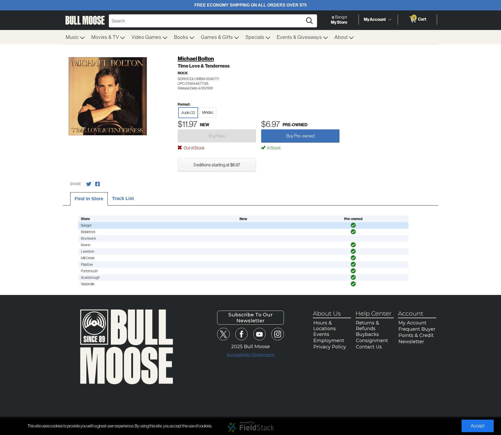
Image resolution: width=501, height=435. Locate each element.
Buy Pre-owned (300, 135)
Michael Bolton (196, 58)
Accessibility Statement (250, 354)
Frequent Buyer (416, 329)
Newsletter (411, 342)
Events (321, 334)
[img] (353, 225)
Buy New (217, 135)
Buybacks (367, 334)
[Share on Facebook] (97, 184)
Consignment (372, 340)
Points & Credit (416, 335)
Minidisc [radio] (207, 112)
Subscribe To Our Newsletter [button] (250, 318)
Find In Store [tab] (89, 198)
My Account (375, 19)
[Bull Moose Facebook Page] (241, 334)
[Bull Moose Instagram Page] (277, 334)
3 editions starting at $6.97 (216, 164)
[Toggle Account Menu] (389, 19)
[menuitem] (75, 37)
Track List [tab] (123, 198)
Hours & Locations (324, 325)
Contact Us (369, 347)
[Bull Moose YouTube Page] (259, 334)
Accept (478, 426)
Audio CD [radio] (188, 112)
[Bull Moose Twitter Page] (223, 334)
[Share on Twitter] (88, 184)
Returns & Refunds (367, 325)
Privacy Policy (329, 347)
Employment (328, 340)
